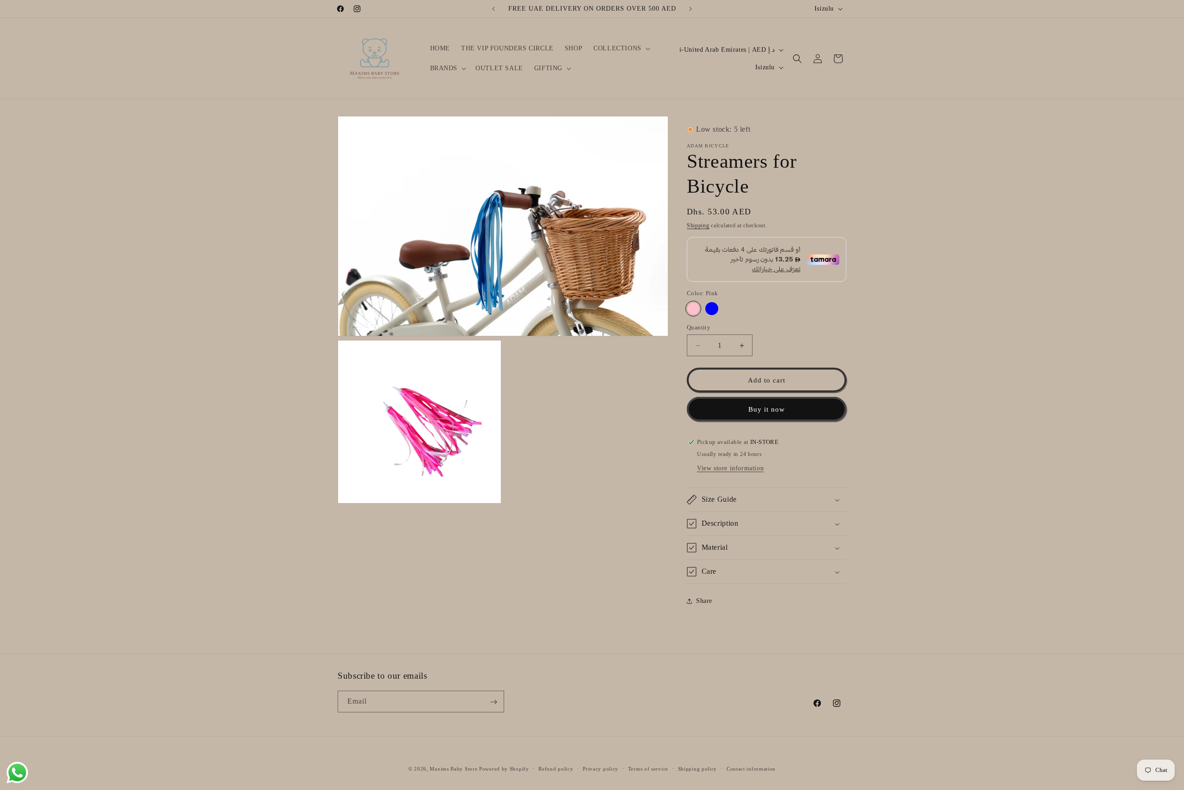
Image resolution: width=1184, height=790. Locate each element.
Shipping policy (697, 768)
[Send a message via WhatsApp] (17, 772)
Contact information (751, 768)
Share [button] (704, 600)
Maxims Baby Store (453, 769)
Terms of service (648, 768)
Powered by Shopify (504, 769)
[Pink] (693, 308)
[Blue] (711, 308)
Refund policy (555, 768)
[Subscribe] (493, 702)
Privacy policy (600, 768)
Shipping (698, 225)
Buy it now (766, 409)
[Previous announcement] (493, 9)
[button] (621, 48)
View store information (730, 468)
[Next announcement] (690, 9)
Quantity (698, 327)
